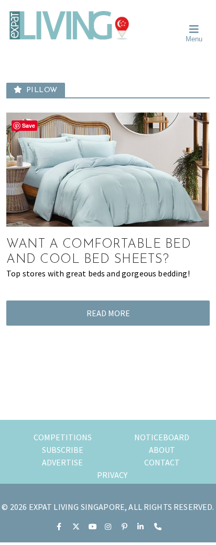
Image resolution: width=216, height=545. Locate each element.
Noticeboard (161, 437)
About (162, 449)
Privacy (112, 475)
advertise (62, 462)
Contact (162, 462)
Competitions (63, 437)
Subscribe (62, 449)
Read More (108, 313)
